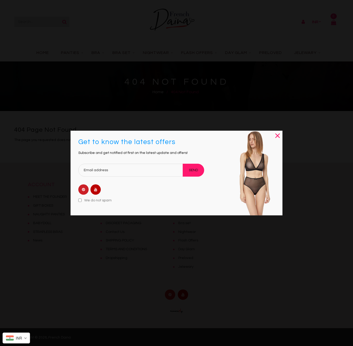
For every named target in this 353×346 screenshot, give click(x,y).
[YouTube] (95, 190)
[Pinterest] (83, 190)
